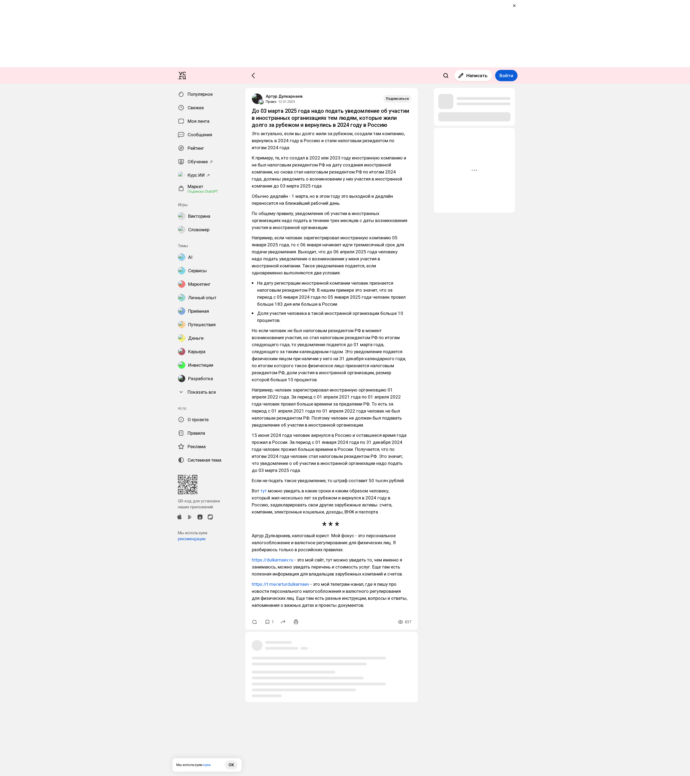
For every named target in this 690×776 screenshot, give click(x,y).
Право (271, 102)
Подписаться (397, 99)
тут (263, 490)
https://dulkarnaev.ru (272, 560)
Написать (477, 75)
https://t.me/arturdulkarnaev (280, 584)
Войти (506, 75)
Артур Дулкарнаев (284, 96)
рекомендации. (192, 538)
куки (207, 765)
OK (231, 765)
